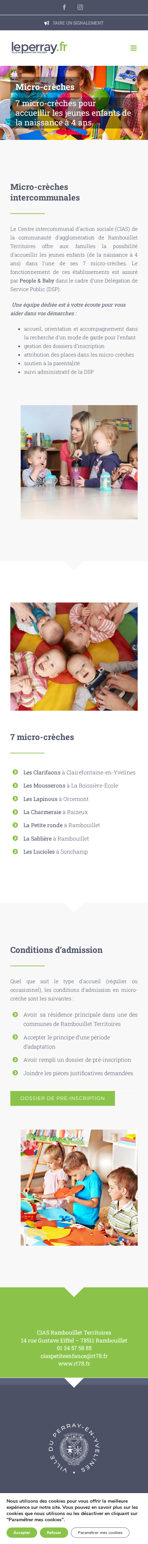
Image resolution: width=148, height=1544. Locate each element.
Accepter (21, 1532)
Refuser (54, 1532)
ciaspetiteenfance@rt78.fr (74, 1355)
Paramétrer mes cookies (100, 1532)
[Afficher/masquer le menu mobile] (134, 48)
